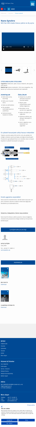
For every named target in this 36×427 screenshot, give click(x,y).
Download (3, 284)
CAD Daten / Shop (9, 3)
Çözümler (10, 13)
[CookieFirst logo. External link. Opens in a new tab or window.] (2, 406)
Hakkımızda (3, 13)
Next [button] (34, 70)
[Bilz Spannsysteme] (5, 296)
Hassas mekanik (19, 13)
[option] (8, 70)
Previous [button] (1, 70)
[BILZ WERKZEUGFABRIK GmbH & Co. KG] (32, 5)
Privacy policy (31, 405)
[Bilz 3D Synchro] (5, 273)
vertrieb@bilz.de (5, 250)
